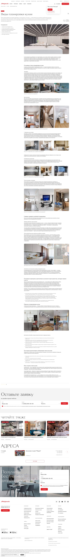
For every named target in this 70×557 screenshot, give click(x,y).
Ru (60, 1)
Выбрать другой (51, 11)
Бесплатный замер (50, 520)
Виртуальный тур (61, 529)
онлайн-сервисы (45, 1)
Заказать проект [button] (65, 3)
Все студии (35, 461)
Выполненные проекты (39, 508)
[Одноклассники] (59, 502)
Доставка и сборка (50, 521)
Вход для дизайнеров (62, 519)
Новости (59, 528)
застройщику (18, 1)
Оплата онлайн (49, 509)
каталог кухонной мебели (8, 538)
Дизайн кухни (37, 513)
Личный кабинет (50, 508)
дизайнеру (22, 1)
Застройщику (60, 509)
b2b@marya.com (50, 539)
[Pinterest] (65, 502)
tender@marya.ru (27, 538)
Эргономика (37, 523)
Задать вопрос (5, 510)
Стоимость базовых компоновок (50, 512)
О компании (60, 524)
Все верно (50, 9)
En (61, 1)
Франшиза (60, 508)
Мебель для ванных (27, 514)
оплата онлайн (28, 1)
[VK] (56, 502)
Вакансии (60, 531)
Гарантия (48, 523)
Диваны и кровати (27, 523)
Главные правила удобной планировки (8, 28)
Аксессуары (26, 528)
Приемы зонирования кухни (6, 31)
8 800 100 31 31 (66, 1)
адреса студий (39, 1)
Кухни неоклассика (27, 511)
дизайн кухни (3, 538)
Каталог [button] (11, 3)
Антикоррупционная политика (52, 545)
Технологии (26, 516)
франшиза (13, 1)
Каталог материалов (38, 518)
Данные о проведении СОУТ (29, 540)
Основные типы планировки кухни (7, 26)
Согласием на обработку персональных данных (28, 406)
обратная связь (33, 1)
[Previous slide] (26, 116)
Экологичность (38, 522)
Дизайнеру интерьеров (62, 511)
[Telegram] (68, 502)
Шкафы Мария (26, 513)
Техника (25, 525)
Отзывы (36, 511)
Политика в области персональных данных (54, 543)
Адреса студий (49, 529)
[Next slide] (66, 116)
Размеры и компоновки (39, 514)
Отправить (64, 403)
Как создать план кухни (5, 34)
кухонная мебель (18, 537)
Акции (24, 3)
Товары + (25, 521)
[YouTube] (62, 502)
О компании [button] (29, 3)
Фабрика (59, 526)
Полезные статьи (38, 509)
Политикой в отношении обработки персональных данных (9, 554)
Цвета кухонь (37, 520)
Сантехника (26, 526)
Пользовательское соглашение (52, 541)
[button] (58, 3)
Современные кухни (27, 508)
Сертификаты (37, 525)
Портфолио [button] (16, 3)
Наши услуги (49, 516)
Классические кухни (27, 509)
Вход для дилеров (61, 516)
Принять (22, 554)
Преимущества (27, 517)
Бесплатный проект (50, 518)
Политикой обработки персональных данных (43, 406)
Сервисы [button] (20, 3)
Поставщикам (60, 513)
